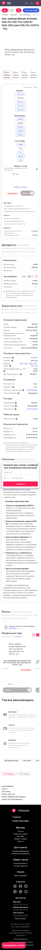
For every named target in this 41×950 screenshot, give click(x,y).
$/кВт (24, 276)
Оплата (20, 831)
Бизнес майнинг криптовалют (14, 797)
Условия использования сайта (20, 942)
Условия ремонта (20, 863)
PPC (35, 364)
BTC (26, 364)
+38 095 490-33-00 (20, 910)
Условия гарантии (20, 866)
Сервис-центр (20, 859)
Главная (5, 15)
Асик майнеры (8, 786)
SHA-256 (34, 358)
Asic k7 (5, 789)
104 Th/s (20, 106)
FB (37, 366)
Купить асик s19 (8, 794)
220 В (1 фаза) (32, 409)
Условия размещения (20, 851)
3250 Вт (20, 131)
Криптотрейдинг (20, 875)
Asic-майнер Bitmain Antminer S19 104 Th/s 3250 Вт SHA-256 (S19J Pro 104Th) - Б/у (17, 663)
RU (31, 3)
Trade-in (20, 841)
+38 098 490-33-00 (20, 915)
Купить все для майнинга (12, 799)
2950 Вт (20, 119)
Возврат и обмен (20, 839)
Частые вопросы (21, 939)
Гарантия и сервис (20, 834)
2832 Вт (21, 127)
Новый (20, 144)
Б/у (20, 152)
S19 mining (6, 791)
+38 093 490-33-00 (20, 904)
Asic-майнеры (25, 15)
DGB (30, 364)
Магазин (14, 15)
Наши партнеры (20, 821)
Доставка (20, 836)
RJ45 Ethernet (32, 390)
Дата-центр (20, 847)
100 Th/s (20, 94)
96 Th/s (20, 102)
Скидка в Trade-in (20, 187)
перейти (18, 636)
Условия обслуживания (20, 853)
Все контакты (20, 918)
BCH (21, 364)
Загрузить (12, 628)
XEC (32, 366)
